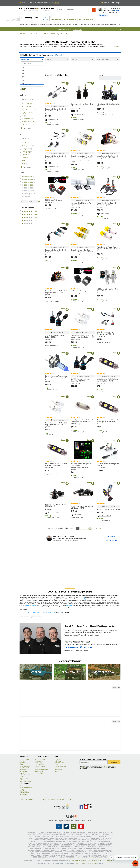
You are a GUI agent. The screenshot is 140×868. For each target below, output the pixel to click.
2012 (47, 612)
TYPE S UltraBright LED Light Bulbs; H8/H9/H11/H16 (80, 380)
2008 (34, 612)
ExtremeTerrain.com (36, 9)
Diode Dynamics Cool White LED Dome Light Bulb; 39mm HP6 (82, 421)
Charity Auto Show (60, 766)
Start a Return (39, 761)
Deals (22, 24)
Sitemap (71, 860)
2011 (44, 612)
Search (94, 10)
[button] (103, 15)
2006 (28, 612)
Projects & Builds (24, 759)
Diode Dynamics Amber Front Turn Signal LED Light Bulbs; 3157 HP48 (108, 248)
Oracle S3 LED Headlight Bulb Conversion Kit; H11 (106, 204)
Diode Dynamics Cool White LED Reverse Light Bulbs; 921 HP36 (82, 157)
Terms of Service (92, 863)
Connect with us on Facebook (81, 807)
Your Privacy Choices (97, 860)
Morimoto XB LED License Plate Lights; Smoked (81, 204)
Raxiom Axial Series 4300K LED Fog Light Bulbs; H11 (55, 251)
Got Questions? (39, 764)
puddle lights (69, 605)
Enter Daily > (77, 29)
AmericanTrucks (67, 821)
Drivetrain (56, 24)
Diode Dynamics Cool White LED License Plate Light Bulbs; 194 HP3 (83, 336)
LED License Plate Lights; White (81, 291)
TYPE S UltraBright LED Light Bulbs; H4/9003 (55, 336)
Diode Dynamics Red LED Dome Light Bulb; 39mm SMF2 (107, 380)
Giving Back (58, 761)
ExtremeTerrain (80, 821)
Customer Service (40, 766)
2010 (41, 612)
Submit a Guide (59, 763)
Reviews (57, 771)
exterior (34, 605)
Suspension (105, 24)
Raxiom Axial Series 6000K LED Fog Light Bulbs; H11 (55, 157)
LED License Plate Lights (53, 200)
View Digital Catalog (26, 781)
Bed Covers (35, 24)
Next (100, 528)
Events (21, 764)
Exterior (75, 24)
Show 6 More (27, 167)
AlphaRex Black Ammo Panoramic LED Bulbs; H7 (56, 505)
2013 (50, 612)
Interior (86, 24)
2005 (24, 612)
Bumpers (49, 24)
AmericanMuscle (54, 821)
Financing (22, 773)
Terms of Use (39, 773)
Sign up (114, 762)
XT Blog (22, 776)
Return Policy (38, 763)
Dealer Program (59, 768)
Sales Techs (58, 769)
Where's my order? (40, 759)
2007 (31, 612)
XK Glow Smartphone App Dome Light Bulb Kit (81, 464)
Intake (81, 24)
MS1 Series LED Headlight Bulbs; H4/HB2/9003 (108, 290)
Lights (98, 24)
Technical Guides (25, 775)
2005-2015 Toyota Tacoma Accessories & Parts (34, 34)
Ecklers (89, 821)
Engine (62, 24)
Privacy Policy (104, 766)
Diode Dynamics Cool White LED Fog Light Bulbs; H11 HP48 (107, 157)
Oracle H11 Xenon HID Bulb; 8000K (108, 509)
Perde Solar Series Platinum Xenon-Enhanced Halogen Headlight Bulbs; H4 (57, 378)
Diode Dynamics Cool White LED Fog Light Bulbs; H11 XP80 (56, 292)
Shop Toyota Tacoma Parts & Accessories (24, 792)
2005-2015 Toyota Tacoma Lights (60, 34)
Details (56, 3)
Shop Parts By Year (25, 766)
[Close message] (120, 29)
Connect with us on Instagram (90, 807)
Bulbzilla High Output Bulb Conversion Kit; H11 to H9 (105, 333)
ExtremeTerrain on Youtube (86, 807)
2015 (59, 612)
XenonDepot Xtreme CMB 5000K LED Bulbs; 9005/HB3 (82, 507)
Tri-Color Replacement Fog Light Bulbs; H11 (108, 464)
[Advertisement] (70, 702)
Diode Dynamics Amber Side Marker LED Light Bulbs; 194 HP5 (82, 251)
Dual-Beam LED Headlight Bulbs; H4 (82, 105)
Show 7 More (27, 128)
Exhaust (68, 24)
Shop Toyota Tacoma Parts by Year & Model (26, 787)
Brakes (42, 24)
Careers (57, 764)
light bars (86, 599)
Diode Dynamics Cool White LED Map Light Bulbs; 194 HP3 (56, 424)
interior (28, 605)
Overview (57, 759)
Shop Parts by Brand (26, 768)
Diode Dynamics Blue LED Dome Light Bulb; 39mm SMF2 (56, 464)
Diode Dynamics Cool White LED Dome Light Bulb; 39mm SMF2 (107, 421)
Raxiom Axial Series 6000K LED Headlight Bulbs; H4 (55, 110)
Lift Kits (92, 24)
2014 (53, 612)
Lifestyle (27, 24)
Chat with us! (38, 768)
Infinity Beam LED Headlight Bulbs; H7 (108, 105)
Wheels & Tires (115, 24)
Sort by (101, 75)
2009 (37, 612)
